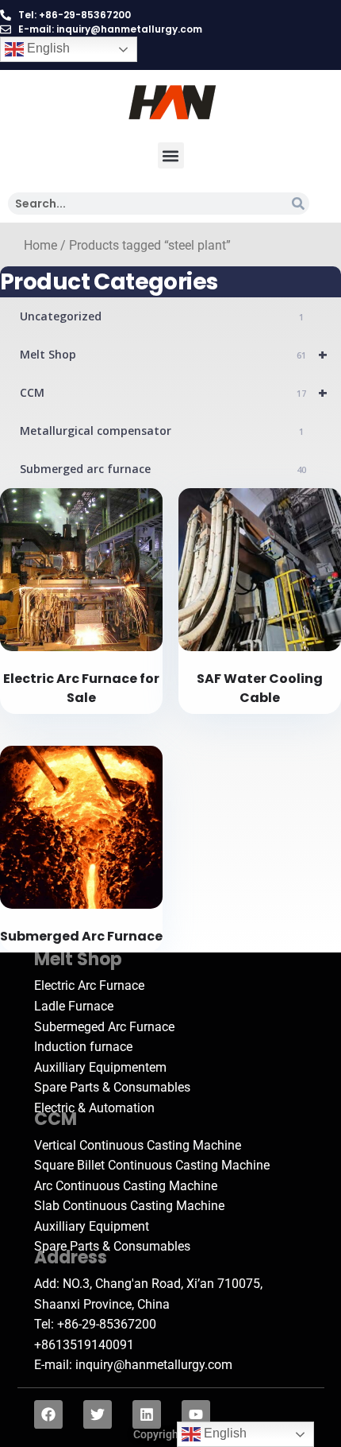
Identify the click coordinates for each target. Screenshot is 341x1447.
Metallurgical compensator (162, 430)
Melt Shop (174, 354)
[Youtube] (196, 1414)
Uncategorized (162, 316)
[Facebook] (48, 1414)
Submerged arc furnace (163, 468)
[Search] (298, 203)
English (47, 48)
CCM (174, 392)
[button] (171, 155)
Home (40, 246)
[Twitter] (97, 1414)
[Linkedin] (146, 1414)
